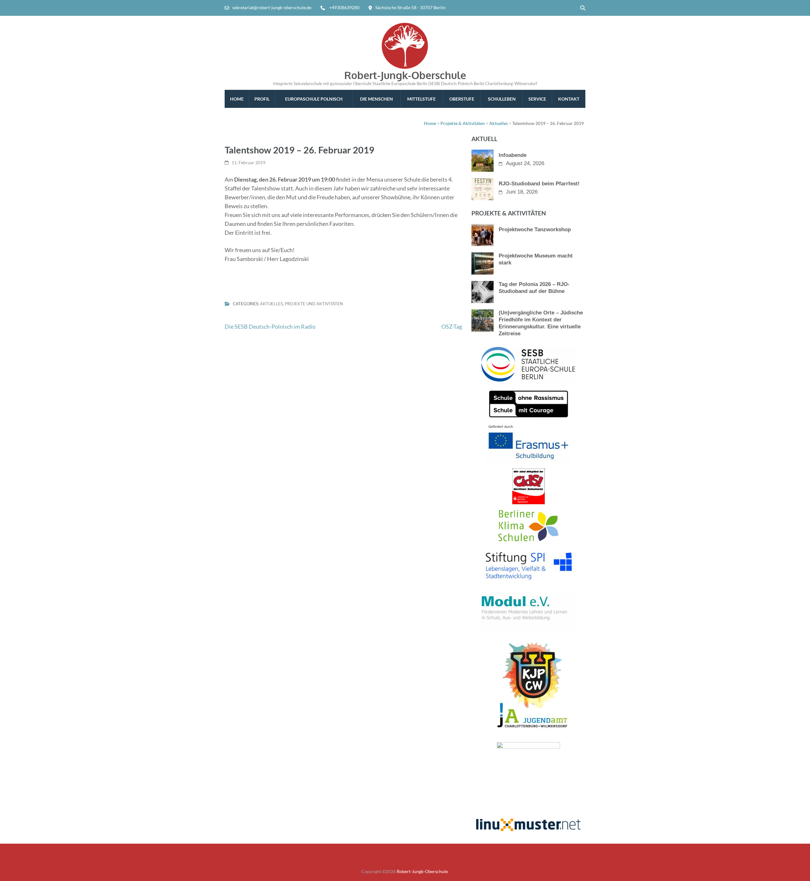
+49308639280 (344, 7)
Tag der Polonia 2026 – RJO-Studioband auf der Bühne (534, 287)
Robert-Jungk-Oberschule (405, 75)
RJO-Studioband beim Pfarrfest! (539, 184)
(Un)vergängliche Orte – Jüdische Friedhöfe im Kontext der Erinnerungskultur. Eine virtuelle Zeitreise (541, 323)
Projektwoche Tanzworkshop (535, 229)
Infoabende (512, 155)
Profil (262, 99)
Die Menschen (376, 99)
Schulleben (502, 99)
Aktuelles (271, 303)
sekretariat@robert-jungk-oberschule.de (271, 7)
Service (537, 99)
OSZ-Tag (451, 326)
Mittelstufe (421, 99)
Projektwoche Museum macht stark (536, 259)
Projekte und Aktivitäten (314, 303)
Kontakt (568, 99)
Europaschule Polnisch (314, 99)
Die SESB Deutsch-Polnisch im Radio (270, 326)
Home (237, 99)
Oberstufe (461, 99)
